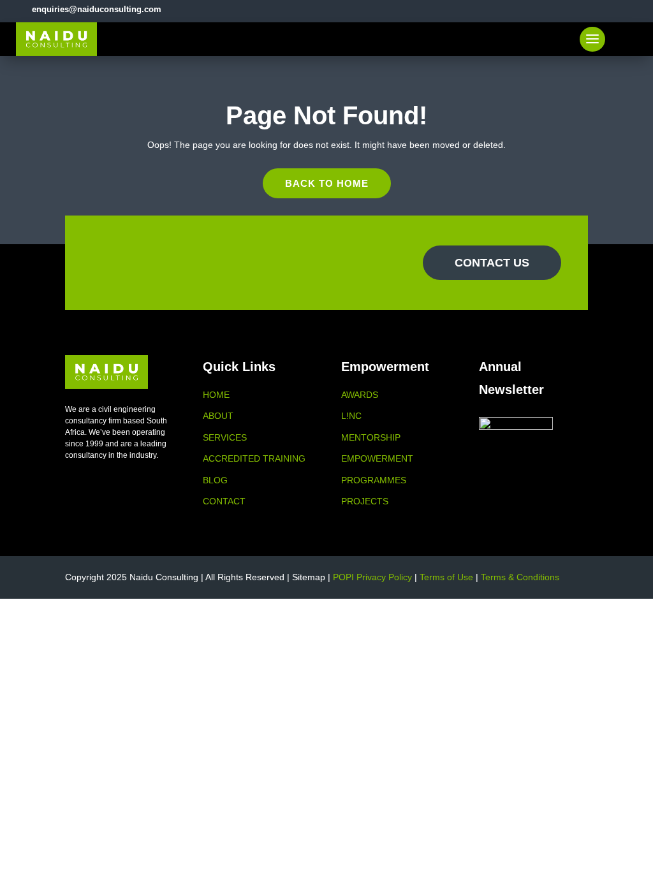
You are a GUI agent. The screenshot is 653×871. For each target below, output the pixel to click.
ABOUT (218, 416)
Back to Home (327, 183)
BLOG (215, 480)
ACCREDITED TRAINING (254, 458)
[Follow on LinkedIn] (613, 9)
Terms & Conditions (520, 577)
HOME (216, 395)
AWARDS (359, 395)
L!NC (351, 416)
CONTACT (224, 501)
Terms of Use (446, 577)
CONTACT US (492, 262)
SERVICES (225, 437)
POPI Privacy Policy (372, 577)
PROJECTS (364, 501)
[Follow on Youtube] (635, 9)
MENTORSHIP (370, 437)
